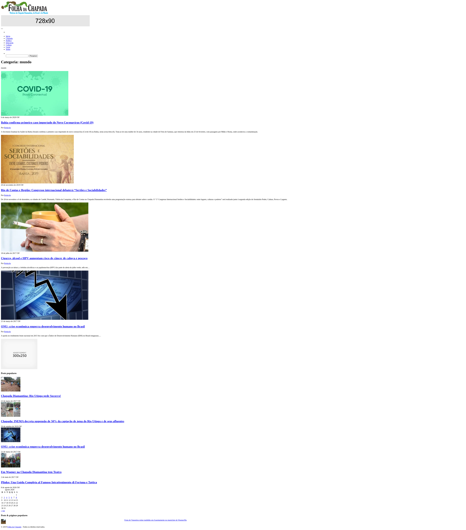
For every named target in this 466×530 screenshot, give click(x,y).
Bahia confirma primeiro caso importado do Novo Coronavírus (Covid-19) (47, 122)
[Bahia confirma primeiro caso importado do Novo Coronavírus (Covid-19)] (34, 115)
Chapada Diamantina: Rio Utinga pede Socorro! (31, 395)
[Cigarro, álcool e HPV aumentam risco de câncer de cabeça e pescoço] (44, 251)
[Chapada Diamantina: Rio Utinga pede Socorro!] (10, 391)
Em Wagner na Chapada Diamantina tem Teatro (31, 472)
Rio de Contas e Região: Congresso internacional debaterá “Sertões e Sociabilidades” (54, 190)
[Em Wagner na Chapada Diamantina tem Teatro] (10, 467)
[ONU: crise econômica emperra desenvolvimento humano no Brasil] (44, 319)
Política (9, 41)
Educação (9, 43)
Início (8, 36)
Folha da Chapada (14, 527)
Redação (7, 128)
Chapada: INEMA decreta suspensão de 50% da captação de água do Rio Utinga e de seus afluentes (62, 421)
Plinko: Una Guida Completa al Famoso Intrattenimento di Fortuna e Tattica (49, 482)
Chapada (9, 38)
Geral (8, 47)
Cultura (9, 45)
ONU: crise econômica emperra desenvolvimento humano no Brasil (43, 326)
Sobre (8, 49)
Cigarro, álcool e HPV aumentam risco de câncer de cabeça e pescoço (44, 258)
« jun (3, 511)
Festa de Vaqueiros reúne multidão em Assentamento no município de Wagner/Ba (155, 520)
